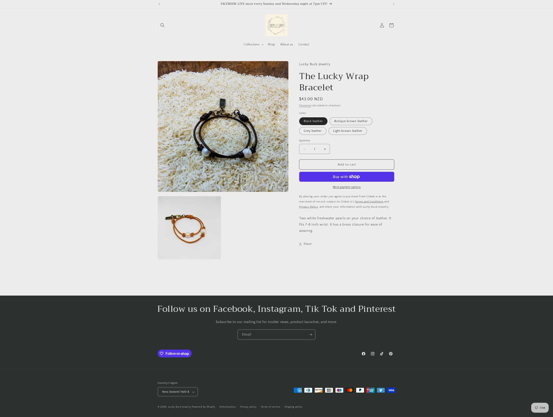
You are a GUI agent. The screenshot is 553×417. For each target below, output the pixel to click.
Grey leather (313, 131)
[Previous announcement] (159, 4)
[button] (162, 25)
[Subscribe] (310, 334)
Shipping (305, 105)
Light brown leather (347, 131)
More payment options (347, 187)
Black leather (313, 121)
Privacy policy (248, 407)
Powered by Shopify (203, 407)
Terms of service (270, 407)
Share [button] (308, 244)
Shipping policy (293, 407)
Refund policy (227, 407)
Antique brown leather (351, 121)
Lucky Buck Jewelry (179, 407)
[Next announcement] (394, 4)
